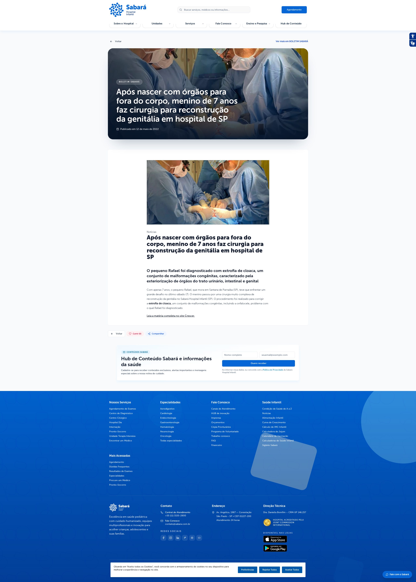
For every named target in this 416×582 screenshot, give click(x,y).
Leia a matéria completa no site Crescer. (171, 315)
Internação (114, 427)
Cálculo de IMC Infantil (274, 427)
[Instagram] (171, 538)
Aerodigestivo (167, 408)
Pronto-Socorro (117, 431)
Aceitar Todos (292, 569)
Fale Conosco (223, 23)
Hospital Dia (115, 422)
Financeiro (216, 445)
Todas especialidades (171, 440)
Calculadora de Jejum (273, 431)
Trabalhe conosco (220, 436)
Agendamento (294, 9)
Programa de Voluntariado (225, 431)
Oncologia (165, 436)
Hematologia (167, 427)
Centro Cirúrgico (118, 418)
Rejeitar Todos (269, 569)
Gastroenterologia (169, 422)
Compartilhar (158, 334)
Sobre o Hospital (123, 23)
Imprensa (216, 418)
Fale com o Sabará (399, 574)
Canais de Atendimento (223, 408)
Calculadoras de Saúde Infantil (278, 440)
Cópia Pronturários (221, 427)
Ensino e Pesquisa (256, 23)
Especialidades (116, 475)
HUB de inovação (220, 413)
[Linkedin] (178, 538)
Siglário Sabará (269, 445)
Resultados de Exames (120, 471)
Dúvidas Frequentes (119, 466)
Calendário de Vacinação (275, 436)
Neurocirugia (167, 431)
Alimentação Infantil (272, 418)
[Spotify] (192, 538)
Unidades (157, 23)
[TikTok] (185, 538)
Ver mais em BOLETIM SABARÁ (292, 41)
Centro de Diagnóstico (121, 413)
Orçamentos (217, 422)
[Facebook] (163, 538)
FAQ (213, 440)
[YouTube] (199, 538)
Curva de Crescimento (274, 422)
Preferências (247, 569)
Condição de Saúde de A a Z (277, 408)
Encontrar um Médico (120, 440)
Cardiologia (166, 413)
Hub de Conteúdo (291, 23)
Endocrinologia (168, 418)
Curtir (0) (137, 334)
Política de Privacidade (273, 370)
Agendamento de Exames (122, 408)
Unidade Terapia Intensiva (122, 436)
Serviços (190, 23)
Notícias (266, 413)
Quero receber (258, 363)
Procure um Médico (119, 480)
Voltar (118, 41)
